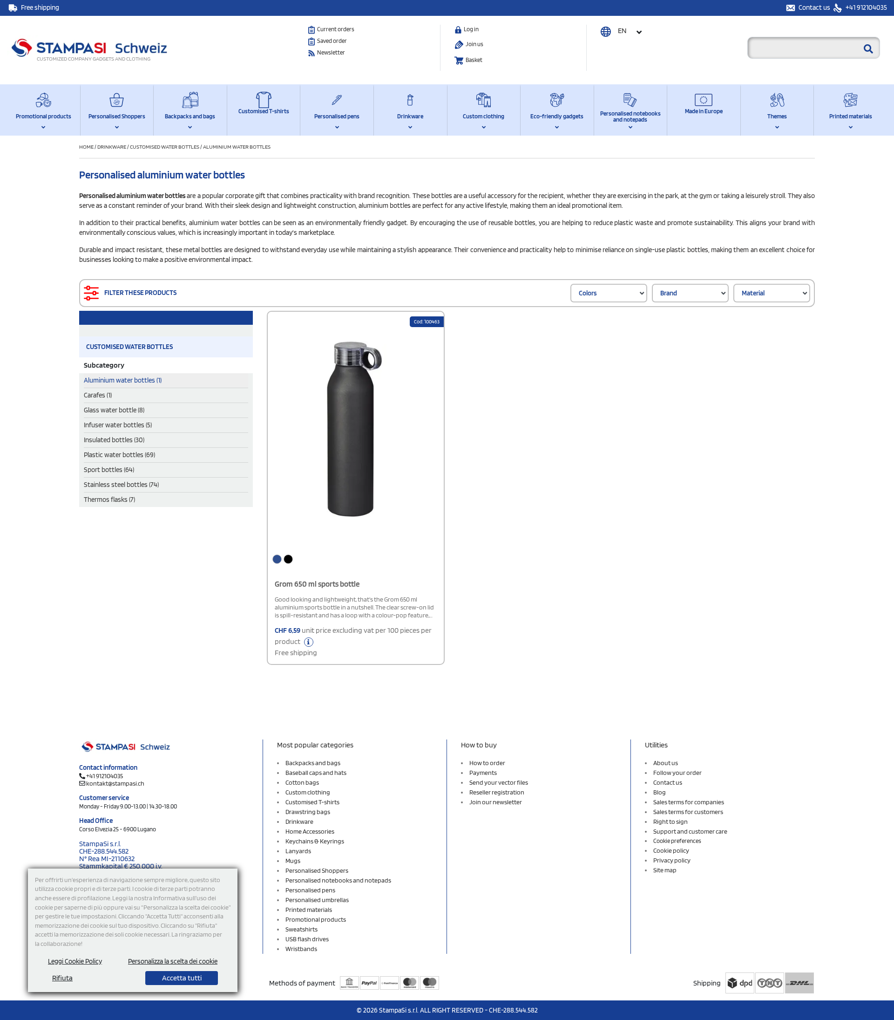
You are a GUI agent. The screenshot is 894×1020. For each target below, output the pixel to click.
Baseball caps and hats (315, 772)
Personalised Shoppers (116, 116)
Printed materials (850, 116)
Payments (483, 772)
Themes (777, 116)
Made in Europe (704, 111)
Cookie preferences (677, 840)
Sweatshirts (301, 929)
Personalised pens (336, 116)
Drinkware (410, 116)
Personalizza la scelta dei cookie (172, 961)
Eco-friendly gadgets (556, 116)
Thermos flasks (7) (109, 499)
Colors (588, 293)
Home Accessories (309, 831)
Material (753, 293)
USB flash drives (307, 939)
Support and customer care (690, 831)
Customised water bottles (164, 146)
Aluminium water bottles (237, 146)
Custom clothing (483, 116)
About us (665, 763)
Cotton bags (302, 782)
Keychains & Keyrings (314, 841)
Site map (665, 870)
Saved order (332, 40)
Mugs (292, 860)
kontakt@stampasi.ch (115, 783)
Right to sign (670, 821)
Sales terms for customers (688, 811)
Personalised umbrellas (317, 900)
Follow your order (677, 772)
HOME (87, 146)
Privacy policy (672, 860)
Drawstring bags (307, 811)
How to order (487, 763)
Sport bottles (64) (109, 470)
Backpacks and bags (190, 116)
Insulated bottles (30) (114, 440)
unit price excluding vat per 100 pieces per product (353, 641)
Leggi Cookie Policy (75, 961)
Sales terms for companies (688, 802)
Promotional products (43, 116)
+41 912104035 (865, 7)
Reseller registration (496, 792)
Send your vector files (498, 782)
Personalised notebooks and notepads (630, 116)
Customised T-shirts (263, 111)
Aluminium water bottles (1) (123, 380)
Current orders (335, 29)
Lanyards (298, 851)
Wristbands (301, 948)
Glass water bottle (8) (114, 410)
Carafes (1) (98, 395)
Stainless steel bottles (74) (121, 484)
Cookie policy (671, 850)
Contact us (815, 7)
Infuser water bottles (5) (118, 425)
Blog (659, 792)
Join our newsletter (495, 802)
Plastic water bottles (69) (119, 455)
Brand (668, 293)
